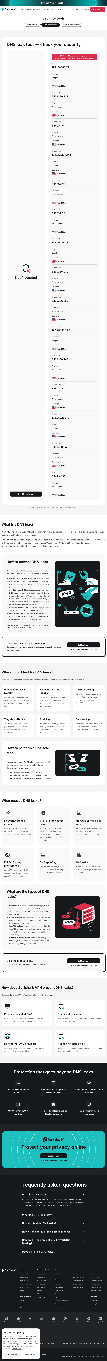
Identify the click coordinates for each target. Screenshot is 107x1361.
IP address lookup (96, 1280)
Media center (59, 1287)
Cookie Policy (17, 1349)
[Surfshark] (9, 9)
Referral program (78, 1287)
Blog (56, 1297)
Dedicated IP (41, 1287)
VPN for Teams (57, 9)
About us (58, 1284)
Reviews (40, 1290)
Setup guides (95, 1304)
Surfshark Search (25, 1287)
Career (57, 1294)
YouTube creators (78, 1277)
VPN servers (41, 1284)
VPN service (35, 578)
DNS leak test (95, 1284)
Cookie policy (77, 1356)
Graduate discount (78, 1284)
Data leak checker (96, 1290)
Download (36, 9)
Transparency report (61, 1300)
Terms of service (100, 1356)
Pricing (29, 9)
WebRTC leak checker (71, 24)
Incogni (22, 1300)
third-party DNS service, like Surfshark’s (33, 596)
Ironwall (22, 1304)
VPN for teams (59, 1274)
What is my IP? (32, 24)
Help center (94, 1300)
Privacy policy (88, 1356)
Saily (21, 1307)
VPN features (41, 1277)
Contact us (58, 1304)
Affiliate (75, 1274)
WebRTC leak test (96, 1287)
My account (85, 9)
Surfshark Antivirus (25, 1284)
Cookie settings (65, 1356)
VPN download (41, 1294)
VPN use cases (42, 1280)
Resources (45, 9)
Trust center (59, 1290)
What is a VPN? (41, 1274)
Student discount (78, 1280)
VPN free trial (41, 1297)
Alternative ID (24, 1277)
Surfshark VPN (24, 1274)
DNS (11, 540)
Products (21, 9)
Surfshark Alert (24, 1280)
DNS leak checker (50, 24)
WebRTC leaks (15, 926)
